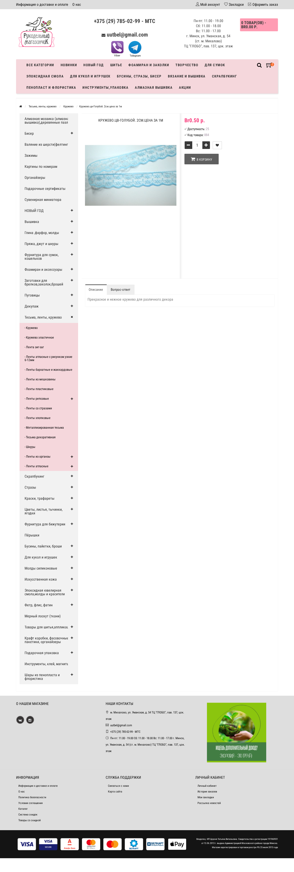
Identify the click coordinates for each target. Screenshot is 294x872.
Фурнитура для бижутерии (45, 524)
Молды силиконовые (41, 568)
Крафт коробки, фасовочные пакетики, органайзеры (47, 640)
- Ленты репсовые (37, 398)
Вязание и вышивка (187, 76)
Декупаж (32, 306)
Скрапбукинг (224, 76)
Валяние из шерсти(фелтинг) (47, 144)
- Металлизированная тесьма (44, 427)
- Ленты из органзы (38, 456)
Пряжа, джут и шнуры (41, 244)
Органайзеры (35, 177)
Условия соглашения (30, 803)
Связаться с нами (118, 785)
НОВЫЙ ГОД (34, 210)
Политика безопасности (32, 797)
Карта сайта (115, 791)
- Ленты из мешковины (40, 379)
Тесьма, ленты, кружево (43, 317)
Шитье (116, 65)
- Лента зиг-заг (34, 347)
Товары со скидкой (29, 820)
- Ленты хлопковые (38, 418)
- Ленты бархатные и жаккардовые (48, 369)
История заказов (207, 791)
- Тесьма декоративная (40, 437)
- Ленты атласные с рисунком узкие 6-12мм (48, 358)
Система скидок (27, 814)
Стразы (30, 487)
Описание (96, 290)
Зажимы (31, 155)
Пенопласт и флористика (51, 87)
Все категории (40, 65)
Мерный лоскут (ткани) (43, 616)
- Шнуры (30, 447)
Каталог (23, 808)
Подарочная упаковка (42, 653)
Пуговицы (32, 295)
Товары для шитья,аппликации (48, 627)
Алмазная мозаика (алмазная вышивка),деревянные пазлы (48, 121)
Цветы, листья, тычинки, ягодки (43, 511)
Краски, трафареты (39, 498)
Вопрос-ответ (120, 290)
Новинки (69, 65)
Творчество (186, 65)
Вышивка (32, 221)
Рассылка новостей (209, 803)
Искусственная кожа (41, 579)
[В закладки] (217, 145)
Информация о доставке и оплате (42, 4)
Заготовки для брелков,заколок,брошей (44, 282)
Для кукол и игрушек (90, 76)
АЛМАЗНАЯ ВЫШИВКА (153, 87)
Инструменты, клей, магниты (47, 664)
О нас (76, 4)
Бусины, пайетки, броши (43, 546)
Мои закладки (206, 797)
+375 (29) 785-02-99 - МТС (124, 21)
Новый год (93, 65)
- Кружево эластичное (39, 337)
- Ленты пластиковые (39, 389)
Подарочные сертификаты (45, 188)
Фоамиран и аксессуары (43, 269)
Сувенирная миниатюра (43, 199)
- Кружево (31, 328)
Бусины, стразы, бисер (139, 76)
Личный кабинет (207, 785)
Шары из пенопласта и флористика (42, 677)
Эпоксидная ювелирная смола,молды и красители (45, 592)
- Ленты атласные (36, 466)
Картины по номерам (41, 166)
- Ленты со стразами (38, 408)
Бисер (29, 133)
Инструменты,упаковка (105, 87)
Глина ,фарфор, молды (42, 233)
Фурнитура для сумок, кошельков (42, 257)
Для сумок (215, 65)
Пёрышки (32, 535)
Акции (185, 87)
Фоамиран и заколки (148, 65)
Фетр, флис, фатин (39, 605)
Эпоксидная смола (45, 76)
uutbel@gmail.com (127, 34)
